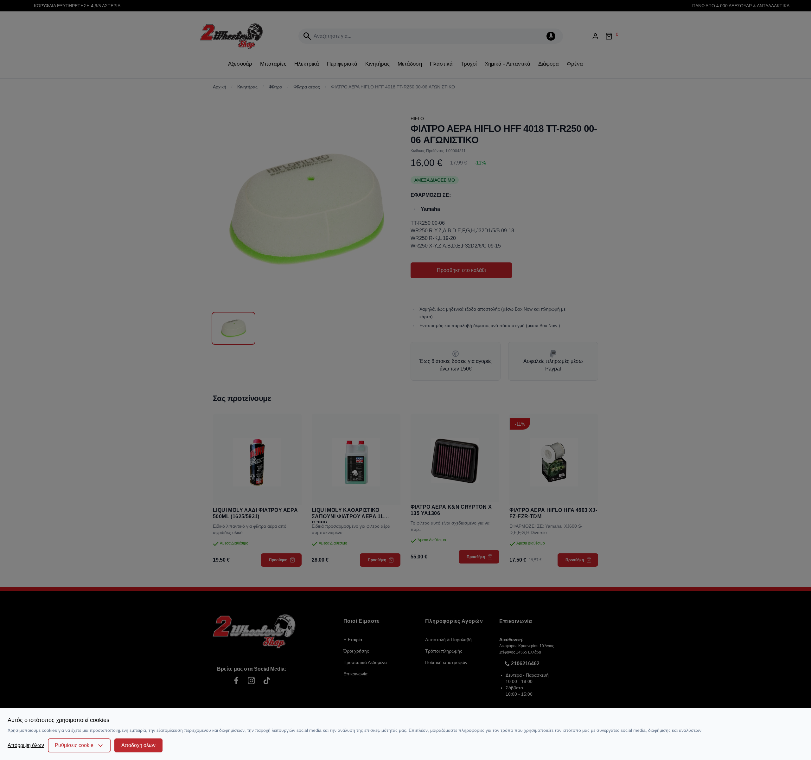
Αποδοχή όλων (138, 745)
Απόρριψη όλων (26, 745)
